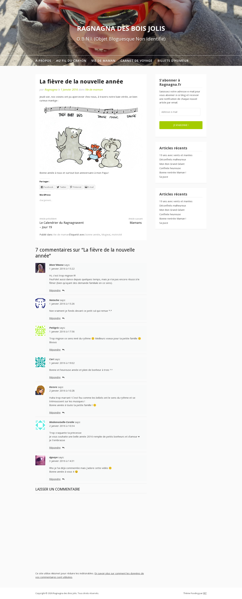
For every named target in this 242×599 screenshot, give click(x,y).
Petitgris (54, 327)
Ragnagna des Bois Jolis (121, 28)
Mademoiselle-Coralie (61, 422)
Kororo (53, 387)
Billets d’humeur (172, 61)
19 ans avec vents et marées (175, 155)
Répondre (55, 290)
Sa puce (163, 176)
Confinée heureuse (170, 168)
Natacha (54, 300)
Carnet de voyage (136, 61)
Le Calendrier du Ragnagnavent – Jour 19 (62, 223)
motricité (117, 234)
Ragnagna (51, 89)
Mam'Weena (56, 264)
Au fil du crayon (71, 61)
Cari (51, 359)
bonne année (92, 234)
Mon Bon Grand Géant (172, 163)
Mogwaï (105, 234)
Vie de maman (103, 61)
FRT (205, 593)
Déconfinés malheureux (172, 159)
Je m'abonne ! (180, 125)
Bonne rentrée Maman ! (172, 172)
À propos (43, 61)
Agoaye (53, 457)
